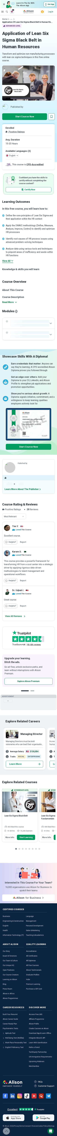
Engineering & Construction (13, 921)
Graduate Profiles (32, 975)
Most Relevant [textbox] (10, 516)
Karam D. (16, 551)
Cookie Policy (43, 1126)
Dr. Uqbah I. (18, 590)
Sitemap (51, 1126)
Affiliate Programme (36, 1019)
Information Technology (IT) (13, 935)
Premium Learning (33, 984)
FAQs (40, 1082)
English (5, 926)
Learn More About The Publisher (22, 489)
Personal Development (34, 926)
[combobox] (14, 516)
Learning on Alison (10, 979)
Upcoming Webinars (36, 1061)
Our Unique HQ (8, 965)
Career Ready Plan (10, 1024)
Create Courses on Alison (39, 1028)
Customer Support (46, 1086)
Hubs (28, 979)
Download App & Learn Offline (40, 1033)
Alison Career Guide (10, 1019)
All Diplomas (31, 961)
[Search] (5, 9)
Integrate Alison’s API (37, 1038)
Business (6, 916)
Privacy (16, 1126)
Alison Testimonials (33, 970)
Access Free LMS (35, 1014)
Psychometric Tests (10, 1028)
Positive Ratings (16, 131)
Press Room (7, 989)
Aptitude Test (10, 1033)
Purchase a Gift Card (34, 989)
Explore (2, 11)
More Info (9, 837)
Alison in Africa (8, 994)
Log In (50, 12)
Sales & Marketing (33, 930)
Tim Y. (15, 526)
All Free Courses (32, 965)
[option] (28, 670)
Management (31, 921)
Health (5, 930)
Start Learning (26, 837)
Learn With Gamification (38, 1043)
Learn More (15, 764)
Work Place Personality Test (16, 1043)
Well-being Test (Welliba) (14, 1038)
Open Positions (8, 970)
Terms (21, 1126)
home (4, 19)
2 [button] (30, 693)
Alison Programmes (10, 998)
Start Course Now (24, 116)
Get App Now (19, 681)
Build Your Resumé (10, 1014)
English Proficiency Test (14, 1047)
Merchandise (34, 1066)
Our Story (6, 951)
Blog (4, 984)
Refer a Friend (34, 1047)
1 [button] (24, 693)
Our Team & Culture (10, 961)
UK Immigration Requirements (40, 1057)
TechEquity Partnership (37, 1052)
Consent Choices (31, 1126)
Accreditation (31, 951)
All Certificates (31, 956)
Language (30, 916)
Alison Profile (34, 1024)
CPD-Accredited (34, 164)
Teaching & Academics (35, 935)
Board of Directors (10, 956)
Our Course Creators (11, 975)
